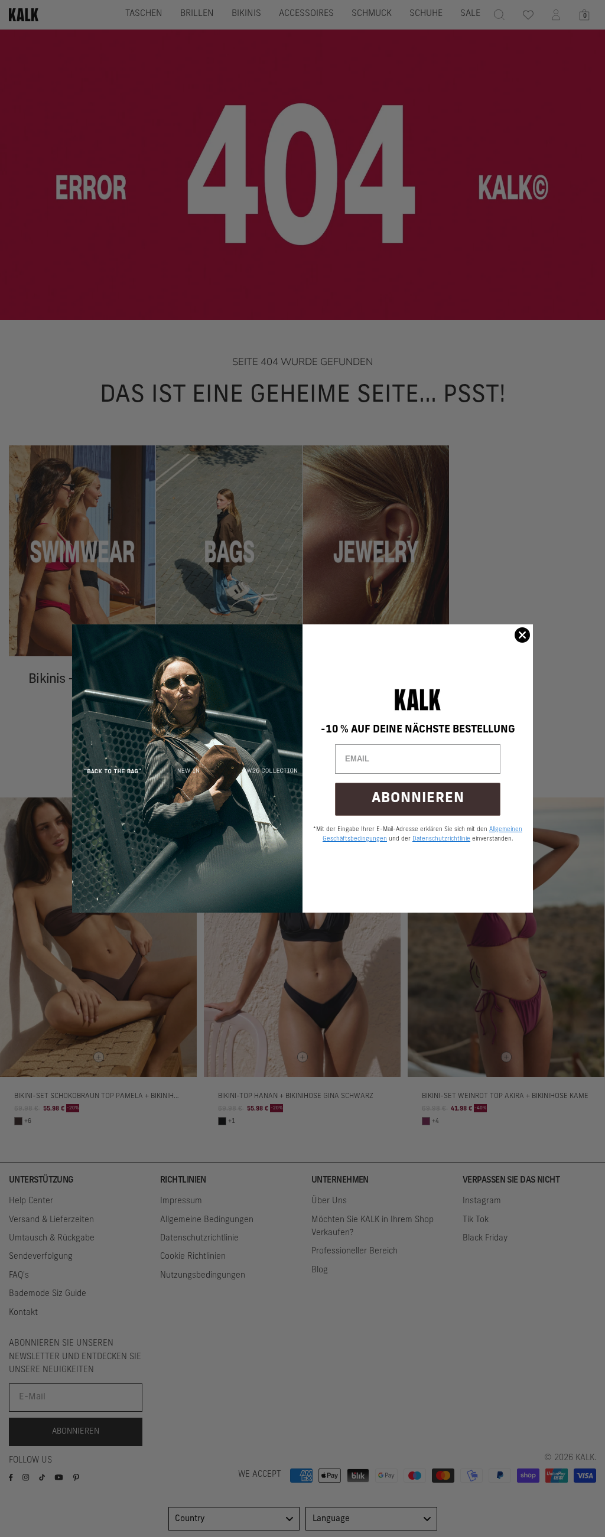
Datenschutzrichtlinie (441, 839)
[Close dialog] (522, 635)
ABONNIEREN (418, 799)
